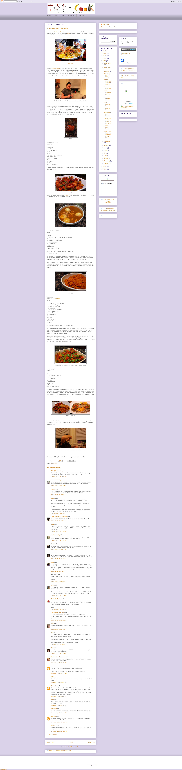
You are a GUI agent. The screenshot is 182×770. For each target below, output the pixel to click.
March (106, 158)
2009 (104, 166)
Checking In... (107, 109)
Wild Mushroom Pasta (107, 92)
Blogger (94, 765)
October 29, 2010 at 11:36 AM (58, 540)
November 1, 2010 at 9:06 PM (58, 696)
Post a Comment (53, 734)
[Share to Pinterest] (75, 461)
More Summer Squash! (107, 104)
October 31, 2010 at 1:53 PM (58, 644)
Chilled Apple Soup (106, 127)
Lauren (53, 498)
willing (54, 68)
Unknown (54, 461)
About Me (71, 15)
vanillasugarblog (55, 535)
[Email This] (68, 461)
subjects (58, 68)
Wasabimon (57, 298)
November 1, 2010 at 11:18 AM (59, 673)
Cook (62, 15)
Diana (52, 562)
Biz (52, 632)
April (105, 155)
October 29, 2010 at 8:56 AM (58, 521)
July (105, 148)
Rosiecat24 (54, 686)
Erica (52, 585)
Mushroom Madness (107, 87)
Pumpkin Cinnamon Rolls (107, 98)
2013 (104, 53)
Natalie (53, 544)
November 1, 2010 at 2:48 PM (58, 682)
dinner (52, 463)
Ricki (52, 524)
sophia (53, 489)
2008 (104, 169)
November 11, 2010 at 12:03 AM (59, 722)
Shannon (128, 101)
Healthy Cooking (128, 103)
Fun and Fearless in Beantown (59, 516)
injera (68, 33)
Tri (56, 15)
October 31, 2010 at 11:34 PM (58, 653)
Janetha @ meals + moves (58, 657)
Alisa (52, 699)
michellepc (54, 708)
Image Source (70, 63)
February (107, 161)
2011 (104, 58)
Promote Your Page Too (126, 62)
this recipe (67, 195)
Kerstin (53, 647)
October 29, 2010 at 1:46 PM (58, 559)
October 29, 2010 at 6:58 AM (58, 513)
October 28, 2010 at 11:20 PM (58, 485)
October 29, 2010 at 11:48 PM (58, 595)
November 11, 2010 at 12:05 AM (59, 731)
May (105, 153)
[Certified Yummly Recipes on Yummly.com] (108, 210)
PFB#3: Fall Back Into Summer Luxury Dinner (107, 134)
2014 (104, 50)
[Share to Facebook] (73, 461)
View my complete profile (108, 27)
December (107, 63)
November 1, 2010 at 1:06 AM (58, 662)
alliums (73, 72)
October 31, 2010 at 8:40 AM (58, 629)
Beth (52, 623)
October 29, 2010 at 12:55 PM (58, 549)
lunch (56, 463)
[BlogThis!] (70, 461)
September (107, 141)
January (107, 163)
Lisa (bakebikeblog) (56, 480)
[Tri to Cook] (122, 61)
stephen (53, 725)
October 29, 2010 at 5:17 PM (58, 581)
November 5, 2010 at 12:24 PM (59, 713)
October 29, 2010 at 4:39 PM (58, 571)
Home (49, 15)
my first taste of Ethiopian (58, 32)
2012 (104, 55)
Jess (52, 676)
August (106, 145)
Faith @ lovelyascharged (57, 471)
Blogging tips (3, 769)
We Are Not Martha (56, 599)
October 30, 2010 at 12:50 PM (58, 609)
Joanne (53, 553)
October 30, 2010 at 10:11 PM (58, 620)
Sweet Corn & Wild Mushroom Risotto (107, 121)
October (107, 71)
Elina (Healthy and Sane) (57, 612)
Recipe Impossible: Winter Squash (107, 82)
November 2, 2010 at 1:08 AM (58, 705)
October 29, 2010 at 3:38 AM (58, 495)
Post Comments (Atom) (74, 747)
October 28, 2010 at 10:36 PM (58, 476)
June (106, 150)
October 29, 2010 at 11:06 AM (58, 531)
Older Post (91, 742)
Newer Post (50, 742)
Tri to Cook (123, 58)
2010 (104, 61)
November (107, 67)
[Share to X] (71, 461)
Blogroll (81, 15)
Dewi (52, 666)
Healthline (108, 202)
